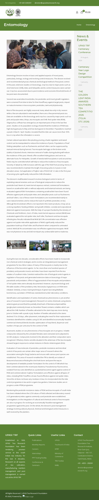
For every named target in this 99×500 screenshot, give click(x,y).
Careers (35, 449)
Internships (36, 453)
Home (79, 25)
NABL (57, 465)
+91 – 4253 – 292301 (85, 463)
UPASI (57, 440)
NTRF (57, 449)
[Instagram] (89, 493)
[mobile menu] (68, 12)
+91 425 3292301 (25, 3)
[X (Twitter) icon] (82, 3)
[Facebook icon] (79, 3)
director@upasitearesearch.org (47, 3)
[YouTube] (91, 493)
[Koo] (93, 493)
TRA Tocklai (59, 461)
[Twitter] (85, 493)
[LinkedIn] (87, 493)
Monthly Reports (38, 444)
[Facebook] (83, 493)
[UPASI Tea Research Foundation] (17, 12)
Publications (37, 440)
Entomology (90, 25)
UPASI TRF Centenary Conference (84, 49)
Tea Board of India (62, 444)
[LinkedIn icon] (89, 3)
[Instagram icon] (92, 3)
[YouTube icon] (86, 3)
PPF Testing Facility (39, 458)
